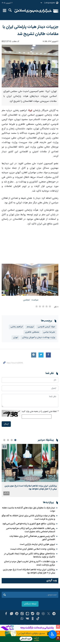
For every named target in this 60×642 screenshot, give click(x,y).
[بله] (32, 614)
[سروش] (16, 614)
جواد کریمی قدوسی (46, 327)
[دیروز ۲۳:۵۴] (30, 463)
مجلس (26, 300)
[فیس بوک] (6, 614)
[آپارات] (38, 614)
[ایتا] (22, 614)
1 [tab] (15, 440)
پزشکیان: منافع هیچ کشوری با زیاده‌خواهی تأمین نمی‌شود (28, 524)
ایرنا (33, 11)
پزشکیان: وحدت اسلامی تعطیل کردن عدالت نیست (32, 549)
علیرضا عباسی (49, 332)
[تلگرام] (54, 614)
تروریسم (30, 327)
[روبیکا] (43, 614)
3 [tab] (8, 440)
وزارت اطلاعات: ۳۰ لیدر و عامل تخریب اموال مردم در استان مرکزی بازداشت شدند (29, 563)
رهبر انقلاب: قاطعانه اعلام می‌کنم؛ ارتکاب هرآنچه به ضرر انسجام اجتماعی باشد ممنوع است (30, 530)
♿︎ (52, 634)
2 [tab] (12, 440)
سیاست (35, 300)
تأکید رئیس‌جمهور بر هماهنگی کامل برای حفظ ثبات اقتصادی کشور (32, 537)
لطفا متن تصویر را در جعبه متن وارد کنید (40, 411)
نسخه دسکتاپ (30, 604)
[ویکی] (27, 619)
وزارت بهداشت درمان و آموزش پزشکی (38, 337)
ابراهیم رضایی (16, 327)
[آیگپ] (27, 614)
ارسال (6, 424)
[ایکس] (48, 614)
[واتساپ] (22, 619)
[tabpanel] (30, 470)
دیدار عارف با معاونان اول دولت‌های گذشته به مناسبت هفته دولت (28, 509)
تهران (15, 337)
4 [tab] (4, 440)
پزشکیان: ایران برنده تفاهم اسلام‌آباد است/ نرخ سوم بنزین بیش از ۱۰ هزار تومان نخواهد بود (31, 487)
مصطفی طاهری (32, 332)
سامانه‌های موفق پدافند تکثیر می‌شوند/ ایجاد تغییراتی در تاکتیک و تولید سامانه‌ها (29, 555)
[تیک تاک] (38, 619)
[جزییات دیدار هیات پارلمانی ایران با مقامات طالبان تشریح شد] (30, 66)
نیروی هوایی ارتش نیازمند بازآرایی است (37, 544)
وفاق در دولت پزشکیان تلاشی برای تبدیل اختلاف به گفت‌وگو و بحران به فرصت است (28, 517)
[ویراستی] (11, 614)
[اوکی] (32, 619)
